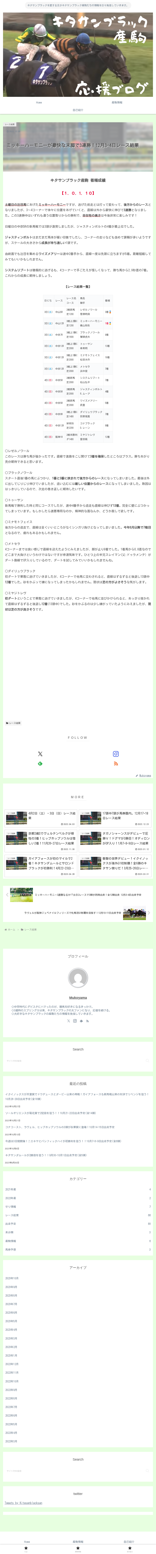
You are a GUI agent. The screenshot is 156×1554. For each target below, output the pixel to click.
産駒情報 (78, 1542)
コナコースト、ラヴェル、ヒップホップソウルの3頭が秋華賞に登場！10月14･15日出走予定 (60, 1127)
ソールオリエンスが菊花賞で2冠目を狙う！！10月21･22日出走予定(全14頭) (50, 1113)
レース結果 (15, 723)
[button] (147, 1060)
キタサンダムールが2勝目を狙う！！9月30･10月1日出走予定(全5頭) (46, 1155)
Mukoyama (78, 998)
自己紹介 (129, 1542)
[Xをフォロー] (40, 754)
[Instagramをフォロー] (116, 754)
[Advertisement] (78, 660)
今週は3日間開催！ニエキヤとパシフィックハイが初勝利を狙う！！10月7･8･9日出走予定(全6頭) (63, 1141)
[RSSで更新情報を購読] (116, 763)
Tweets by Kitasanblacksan (23, 1502)
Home (27, 1542)
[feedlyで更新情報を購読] (40, 763)
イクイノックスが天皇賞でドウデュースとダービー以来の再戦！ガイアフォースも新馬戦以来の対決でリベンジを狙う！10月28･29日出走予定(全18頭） (77, 1096)
